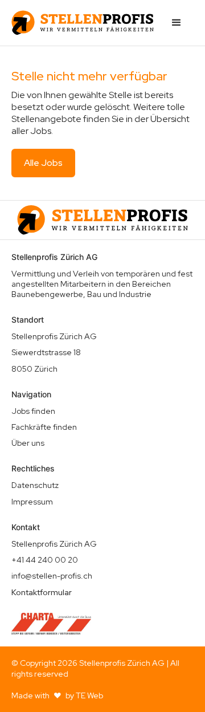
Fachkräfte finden (44, 427)
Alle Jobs (43, 163)
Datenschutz (35, 485)
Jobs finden (33, 411)
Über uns (27, 443)
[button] (176, 23)
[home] (82, 22)
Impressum (32, 502)
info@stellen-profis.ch (51, 576)
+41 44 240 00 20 (44, 560)
